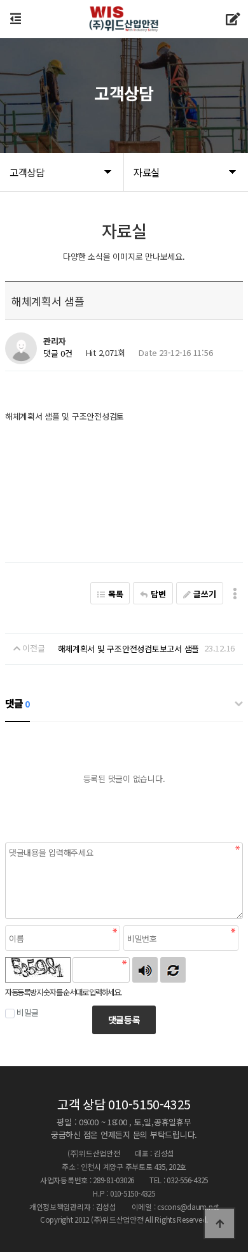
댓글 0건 (57, 353)
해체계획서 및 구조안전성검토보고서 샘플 (129, 649)
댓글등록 (124, 1019)
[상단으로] (219, 1223)
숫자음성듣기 (145, 970)
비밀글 (28, 1012)
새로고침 (173, 970)
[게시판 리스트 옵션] (235, 593)
